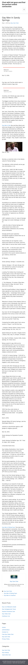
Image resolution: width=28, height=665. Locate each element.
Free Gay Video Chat (7, 634)
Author (4, 627)
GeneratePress (21, 662)
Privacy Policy (6, 639)
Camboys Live (6, 616)
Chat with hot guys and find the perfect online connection (13, 4)
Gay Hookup (5, 652)
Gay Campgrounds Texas (9, 609)
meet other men (6, 655)
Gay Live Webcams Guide (9, 607)
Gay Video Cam (6, 613)
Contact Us (5, 632)
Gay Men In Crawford (9, 595)
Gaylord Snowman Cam (8, 611)
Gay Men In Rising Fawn (8, 527)
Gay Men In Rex (6, 125)
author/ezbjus (6, 629)
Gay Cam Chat (8, 591)
